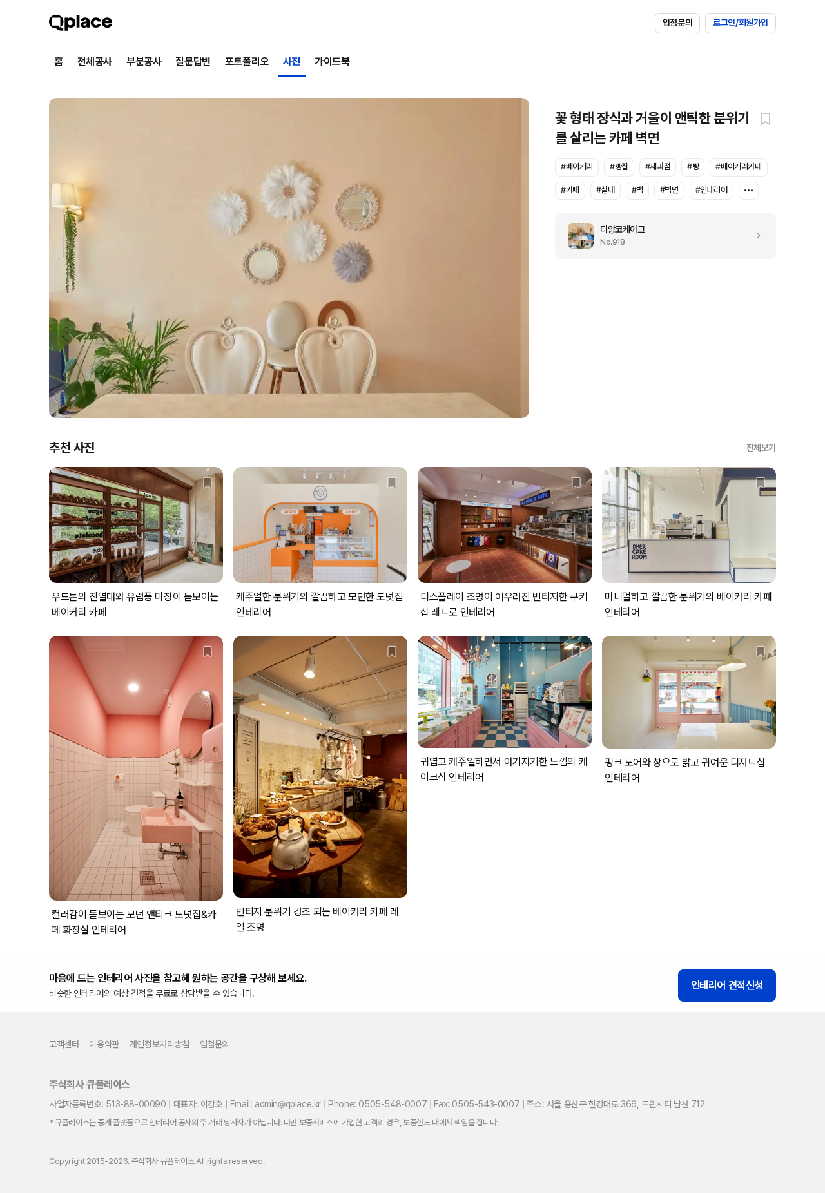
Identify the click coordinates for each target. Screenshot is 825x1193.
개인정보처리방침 (159, 1044)
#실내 (605, 190)
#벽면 (669, 190)
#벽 (637, 190)
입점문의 (677, 22)
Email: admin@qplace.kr (275, 1104)
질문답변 (192, 61)
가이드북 (332, 61)
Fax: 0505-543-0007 (476, 1104)
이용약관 (104, 1044)
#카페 (570, 190)
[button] (765, 118)
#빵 (693, 166)
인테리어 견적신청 (727, 985)
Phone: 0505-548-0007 (377, 1104)
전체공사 (94, 61)
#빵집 (619, 166)
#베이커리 (577, 166)
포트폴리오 (247, 61)
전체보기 (761, 448)
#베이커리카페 (738, 166)
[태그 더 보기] (749, 191)
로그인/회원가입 (740, 22)
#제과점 (657, 166)
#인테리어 (711, 190)
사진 (291, 61)
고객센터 (64, 1044)
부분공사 (143, 61)
